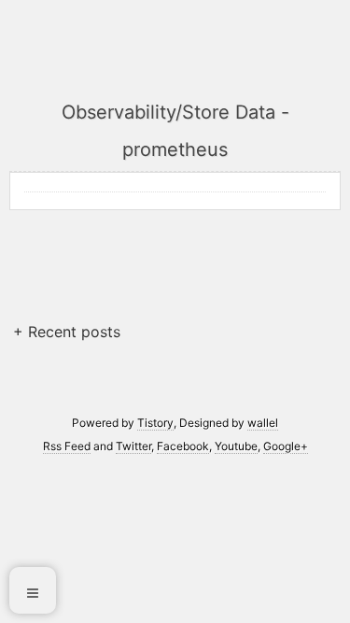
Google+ (285, 446)
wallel (262, 423)
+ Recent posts (66, 331)
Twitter (133, 446)
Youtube (236, 446)
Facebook (183, 446)
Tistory (155, 423)
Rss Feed (67, 446)
